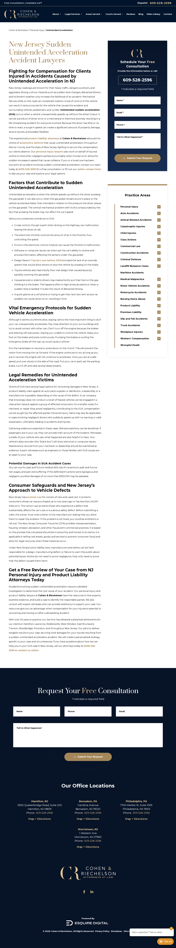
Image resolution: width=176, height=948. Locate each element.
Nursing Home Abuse (132, 299)
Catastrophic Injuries (132, 226)
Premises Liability (130, 312)
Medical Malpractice (132, 279)
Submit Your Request (139, 158)
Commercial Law (130, 246)
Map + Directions (39, 818)
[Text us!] (165, 942)
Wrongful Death (130, 345)
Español (143, 3)
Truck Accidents (130, 325)
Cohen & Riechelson (18, 30)
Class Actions (128, 239)
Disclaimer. (117, 931)
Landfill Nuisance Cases (134, 266)
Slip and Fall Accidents (134, 318)
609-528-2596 (161, 3)
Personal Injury (37, 30)
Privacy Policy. (102, 931)
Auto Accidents (129, 213)
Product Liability (130, 305)
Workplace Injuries (131, 332)
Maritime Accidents (132, 272)
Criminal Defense (130, 259)
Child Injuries (128, 233)
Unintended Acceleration (59, 30)
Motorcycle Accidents (133, 292)
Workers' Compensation (134, 338)
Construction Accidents (134, 253)
